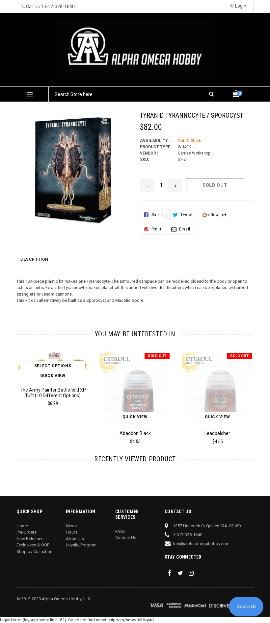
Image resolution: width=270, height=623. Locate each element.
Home (22, 525)
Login (240, 6)
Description (34, 259)
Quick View (53, 375)
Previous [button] (16, 390)
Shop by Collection (34, 551)
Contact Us (125, 537)
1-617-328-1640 (58, 6)
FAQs (120, 531)
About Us (75, 538)
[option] (48, 381)
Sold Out (157, 356)
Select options (52, 366)
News (71, 525)
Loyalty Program (81, 544)
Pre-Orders (26, 532)
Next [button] (250, 390)
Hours (71, 532)
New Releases (29, 538)
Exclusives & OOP (32, 544)
